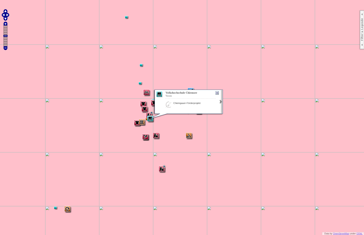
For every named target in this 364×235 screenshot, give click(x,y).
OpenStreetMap (341, 233)
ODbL (359, 233)
